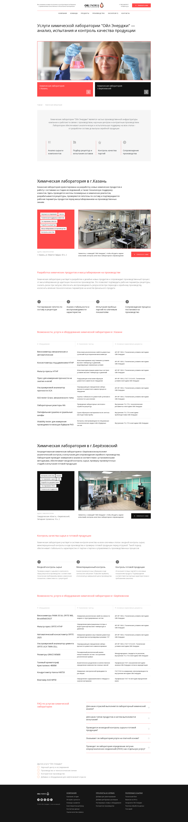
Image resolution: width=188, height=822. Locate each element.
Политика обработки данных (134, 806)
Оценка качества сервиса (75, 812)
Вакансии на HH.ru (131, 800)
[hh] (45, 799)
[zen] (41, 799)
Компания (62, 13)
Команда (74, 13)
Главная (39, 105)
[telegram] (38, 799)
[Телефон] (51, 799)
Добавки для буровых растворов (107, 800)
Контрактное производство (105, 806)
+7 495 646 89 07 (123, 4)
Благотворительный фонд (75, 806)
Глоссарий (128, 809)
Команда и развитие (73, 803)
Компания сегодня (73, 797)
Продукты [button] (85, 13)
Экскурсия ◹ (113, 13)
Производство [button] (98, 13)
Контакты (125, 13)
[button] (141, 5)
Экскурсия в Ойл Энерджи (133, 803)
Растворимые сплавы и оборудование (108, 803)
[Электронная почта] (48, 799)
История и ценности (73, 800)
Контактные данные (73, 809)
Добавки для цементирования (106, 797)
